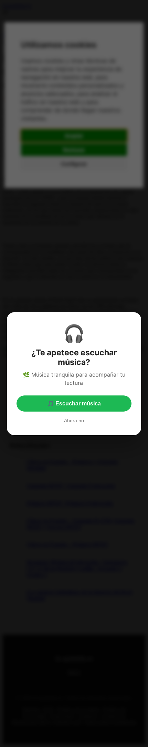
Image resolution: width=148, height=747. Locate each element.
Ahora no (74, 420)
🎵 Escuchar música (74, 403)
